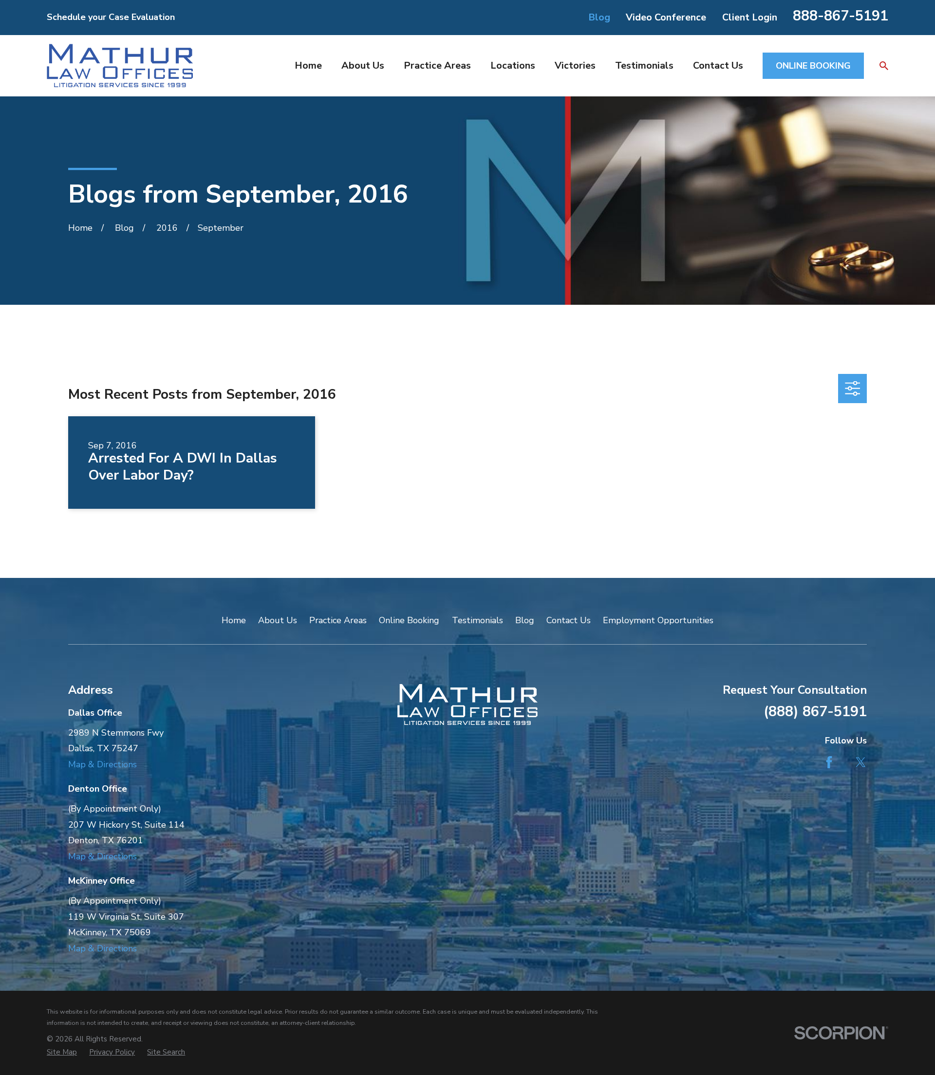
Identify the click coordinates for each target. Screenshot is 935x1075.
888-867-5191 (840, 15)
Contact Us (568, 620)
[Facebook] (829, 762)
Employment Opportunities (658, 620)
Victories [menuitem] (575, 65)
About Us (277, 620)
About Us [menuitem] (362, 65)
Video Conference (666, 17)
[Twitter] (861, 762)
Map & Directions (102, 764)
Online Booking (409, 620)
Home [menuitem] (308, 65)
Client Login (749, 17)
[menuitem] (62, 1052)
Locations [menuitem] (512, 65)
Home (234, 620)
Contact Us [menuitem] (718, 65)
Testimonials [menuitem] (644, 65)
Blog (599, 17)
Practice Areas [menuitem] (437, 65)
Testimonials (477, 620)
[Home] (120, 65)
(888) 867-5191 (815, 711)
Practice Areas (338, 620)
